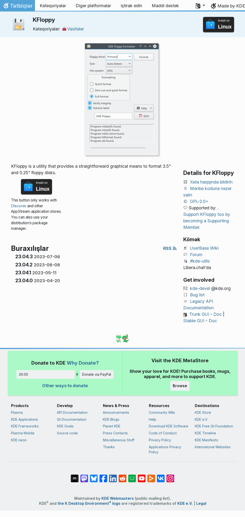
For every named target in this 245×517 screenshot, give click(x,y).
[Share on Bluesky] (94, 476)
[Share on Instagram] (170, 476)
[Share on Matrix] (74, 476)
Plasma (17, 412)
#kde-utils (200, 261)
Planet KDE (111, 426)
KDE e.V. (201, 419)
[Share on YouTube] (141, 476)
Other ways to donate (65, 385)
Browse (180, 385)
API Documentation (72, 412)
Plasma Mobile (22, 433)
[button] (200, 5)
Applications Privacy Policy (165, 449)
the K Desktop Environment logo (88, 503)
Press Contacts (115, 433)
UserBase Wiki (204, 248)
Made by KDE (231, 5)
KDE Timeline (205, 433)
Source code (67, 433)
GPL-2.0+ (199, 201)
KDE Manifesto (206, 440)
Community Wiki (162, 412)
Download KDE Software (168, 426)
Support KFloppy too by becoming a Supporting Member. (206, 221)
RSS (168, 248)
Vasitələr (75, 28)
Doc (217, 314)
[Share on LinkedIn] (113, 476)
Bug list (197, 294)
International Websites (213, 447)
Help (152, 419)
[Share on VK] (161, 476)
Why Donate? (83, 363)
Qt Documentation (71, 419)
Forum (196, 254)
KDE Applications (24, 419)
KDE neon (19, 440)
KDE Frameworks (25, 426)
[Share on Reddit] (122, 476)
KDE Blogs (111, 419)
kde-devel (200, 288)
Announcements (116, 412)
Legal (201, 503)
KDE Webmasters (117, 498)
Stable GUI (193, 320)
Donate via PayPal (96, 374)
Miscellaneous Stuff (118, 440)
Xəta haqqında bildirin (211, 181)
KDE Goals (65, 426)
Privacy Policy (160, 440)
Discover (18, 206)
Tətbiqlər (17, 6)
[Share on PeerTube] (151, 476)
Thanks (109, 447)
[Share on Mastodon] (84, 476)
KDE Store (203, 412)
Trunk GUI (199, 314)
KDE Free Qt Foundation (214, 426)
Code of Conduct (163, 433)
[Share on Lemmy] (132, 476)
